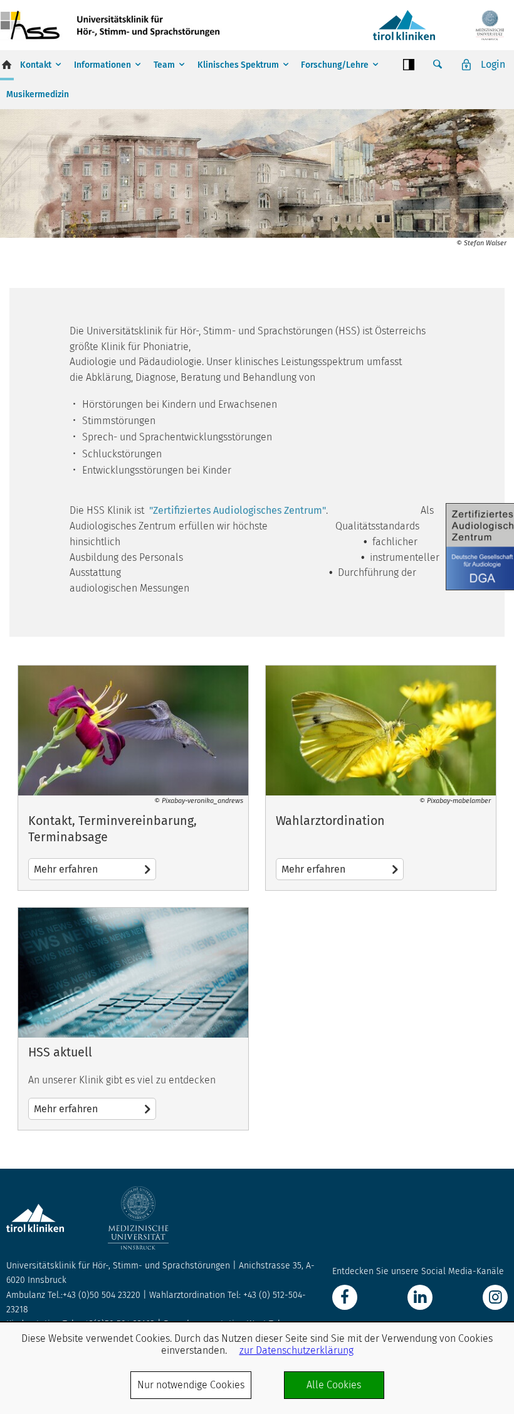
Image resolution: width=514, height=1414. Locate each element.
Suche (437, 64)
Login (493, 64)
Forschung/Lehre (335, 65)
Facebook (344, 1297)
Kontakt (35, 65)
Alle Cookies (334, 1385)
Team (164, 65)
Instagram (495, 1297)
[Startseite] (113, 25)
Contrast (408, 64)
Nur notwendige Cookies (190, 1385)
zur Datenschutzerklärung (296, 1350)
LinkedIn (420, 1297)
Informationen (102, 65)
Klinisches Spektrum (238, 65)
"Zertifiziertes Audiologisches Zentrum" (237, 510)
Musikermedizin (37, 94)
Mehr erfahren (133, 778)
